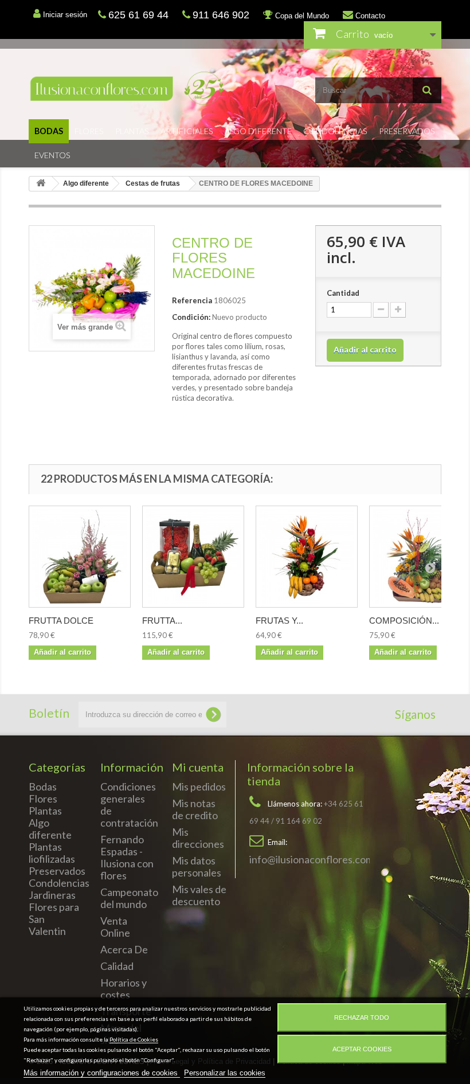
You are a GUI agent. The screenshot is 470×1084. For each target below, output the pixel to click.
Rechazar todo (361, 1017)
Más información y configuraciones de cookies (101, 1073)
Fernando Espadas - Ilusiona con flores (127, 857)
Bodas (48, 131)
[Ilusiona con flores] (127, 88)
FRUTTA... (162, 620)
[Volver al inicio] (41, 184)
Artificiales (186, 131)
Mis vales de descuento (199, 895)
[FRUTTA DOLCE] (80, 557)
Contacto (369, 15)
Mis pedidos (199, 786)
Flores (89, 131)
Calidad (117, 966)
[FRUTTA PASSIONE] (193, 557)
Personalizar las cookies (224, 1073)
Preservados (407, 131)
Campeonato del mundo (129, 898)
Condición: (191, 317)
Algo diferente (258, 131)
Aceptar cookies (361, 1049)
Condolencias (335, 131)
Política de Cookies (133, 1039)
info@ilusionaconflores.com (311, 859)
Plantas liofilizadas (52, 852)
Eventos (52, 155)
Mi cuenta (198, 767)
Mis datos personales (196, 866)
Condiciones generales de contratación (129, 804)
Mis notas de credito (195, 809)
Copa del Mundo (301, 15)
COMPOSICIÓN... (404, 620)
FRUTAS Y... (279, 620)
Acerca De (124, 949)
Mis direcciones (198, 837)
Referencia (192, 300)
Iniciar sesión (64, 14)
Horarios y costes (123, 988)
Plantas (132, 131)
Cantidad (343, 293)
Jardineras (52, 895)
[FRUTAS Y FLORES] (307, 557)
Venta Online (115, 926)
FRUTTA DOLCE (61, 620)
